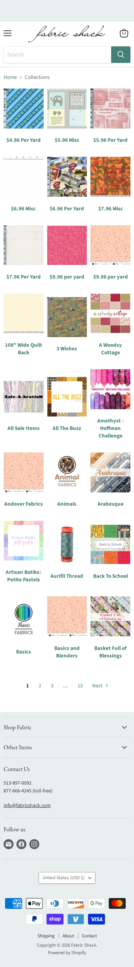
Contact (89, 936)
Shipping (46, 936)
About (68, 936)
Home (10, 77)
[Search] (120, 54)
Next (98, 686)
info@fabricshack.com (27, 805)
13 (80, 686)
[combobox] (57, 54)
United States (64, 878)
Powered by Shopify (67, 953)
